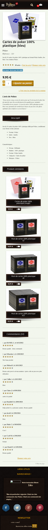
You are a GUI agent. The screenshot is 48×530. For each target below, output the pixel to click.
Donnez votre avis (38, 65)
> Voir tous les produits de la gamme (32, 90)
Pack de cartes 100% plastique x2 (23, 240)
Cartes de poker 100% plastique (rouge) (23, 202)
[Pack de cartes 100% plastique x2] (23, 225)
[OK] (34, 526)
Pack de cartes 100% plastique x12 (23, 314)
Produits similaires (15, 169)
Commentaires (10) (15, 334)
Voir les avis (26, 65)
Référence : (7, 53)
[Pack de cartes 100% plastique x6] (23, 262)
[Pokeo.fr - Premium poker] (12, 4)
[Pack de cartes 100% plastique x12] (23, 299)
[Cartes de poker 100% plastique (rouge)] (23, 187)
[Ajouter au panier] (18, 209)
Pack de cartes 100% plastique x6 (23, 277)
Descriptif (15, 118)
